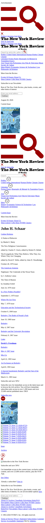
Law (34, 205)
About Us (17, 221)
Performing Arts (15, 196)
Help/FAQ (5, 509)
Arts (2, 194)
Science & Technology (23, 205)
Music (37, 196)
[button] (22, 19)
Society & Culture (7, 198)
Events (3, 221)
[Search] (25, 175)
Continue (5, 498)
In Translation (33, 189)
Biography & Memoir (19, 189)
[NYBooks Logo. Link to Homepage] (22, 162)
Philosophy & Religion (9, 207)
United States (6, 183)
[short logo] (22, 39)
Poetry (8, 189)
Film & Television (28, 196)
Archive (11, 507)
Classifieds (19, 507)
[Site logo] (22, 173)
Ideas (3, 202)
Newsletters (13, 509)
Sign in (19, 482)
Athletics (33, 521)
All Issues (9, 221)
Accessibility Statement (15, 521)
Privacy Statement (20, 519)
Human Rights (26, 183)
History (3, 205)
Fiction (3, 189)
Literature (4, 187)
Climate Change (38, 183)
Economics (11, 205)
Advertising (27, 507)
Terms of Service (7, 519)
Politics (3, 180)
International (15, 183)
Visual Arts (5, 196)
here (40, 492)
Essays (40, 189)
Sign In (3, 167)
